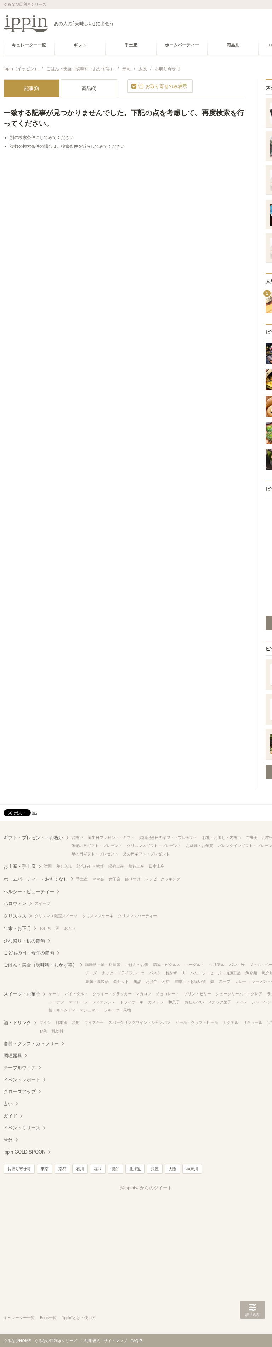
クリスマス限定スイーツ (56, 916)
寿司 (166, 981)
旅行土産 (136, 866)
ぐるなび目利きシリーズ (55, 1340)
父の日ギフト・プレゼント (146, 854)
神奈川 (192, 1169)
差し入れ (64, 866)
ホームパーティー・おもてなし (36, 879)
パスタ (155, 973)
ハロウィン (15, 903)
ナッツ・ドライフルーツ (123, 973)
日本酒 (61, 1022)
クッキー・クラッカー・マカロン (122, 994)
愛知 (115, 1169)
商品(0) (89, 88)
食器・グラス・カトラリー (31, 1043)
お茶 (43, 1031)
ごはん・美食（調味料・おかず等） (40, 965)
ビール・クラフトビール (196, 1022)
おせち (45, 928)
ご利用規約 (90, 1340)
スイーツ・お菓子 (22, 994)
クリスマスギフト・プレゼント (154, 846)
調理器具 (13, 1055)
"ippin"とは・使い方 (79, 1317)
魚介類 (251, 973)
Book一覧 (48, 1317)
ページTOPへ (252, 1331)
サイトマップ (115, 1340)
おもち (70, 928)
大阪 (172, 1169)
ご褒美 (251, 837)
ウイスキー (94, 1022)
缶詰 (137, 981)
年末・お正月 (17, 928)
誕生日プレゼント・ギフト (111, 837)
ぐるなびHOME (17, 1340)
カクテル (230, 1022)
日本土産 (156, 866)
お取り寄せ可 (19, 1169)
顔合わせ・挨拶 (90, 866)
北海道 (135, 1169)
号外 (8, 1140)
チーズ (91, 973)
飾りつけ (133, 879)
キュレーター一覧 (19, 1317)
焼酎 (76, 1022)
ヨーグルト (194, 965)
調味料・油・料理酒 (102, 965)
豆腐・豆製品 (97, 981)
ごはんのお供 (136, 965)
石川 (80, 1169)
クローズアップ (20, 1091)
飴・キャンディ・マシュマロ (74, 1010)
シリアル (217, 965)
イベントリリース (22, 1128)
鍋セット (121, 981)
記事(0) (31, 88)
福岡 (98, 1169)
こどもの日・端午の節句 (29, 953)
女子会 (114, 879)
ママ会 (98, 879)
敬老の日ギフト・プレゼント (97, 846)
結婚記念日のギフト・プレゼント (168, 837)
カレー (241, 981)
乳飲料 (57, 1031)
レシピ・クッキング (162, 879)
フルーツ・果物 (117, 1010)
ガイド (10, 1115)
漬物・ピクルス (166, 965)
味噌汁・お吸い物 (190, 981)
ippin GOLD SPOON (24, 1152)
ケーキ (54, 994)
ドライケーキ (131, 1002)
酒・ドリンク (17, 1022)
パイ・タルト (76, 994)
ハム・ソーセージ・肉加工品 (215, 973)
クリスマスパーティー (137, 916)
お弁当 (152, 981)
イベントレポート (22, 1079)
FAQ (134, 1340)
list (34, 812)
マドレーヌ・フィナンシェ (92, 1002)
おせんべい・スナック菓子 (208, 1002)
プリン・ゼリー (197, 994)
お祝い (77, 837)
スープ (225, 981)
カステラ (156, 1002)
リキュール (252, 1022)
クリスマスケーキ (97, 916)
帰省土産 (116, 866)
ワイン (45, 1022)
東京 (45, 1169)
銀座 (155, 1169)
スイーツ (42, 903)
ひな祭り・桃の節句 (24, 940)
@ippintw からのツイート (146, 1187)
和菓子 (174, 1002)
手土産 (82, 879)
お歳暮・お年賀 (199, 846)
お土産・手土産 (20, 866)
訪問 (48, 866)
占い (8, 1103)
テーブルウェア (20, 1067)
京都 (62, 1169)
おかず (171, 973)
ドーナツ (56, 1002)
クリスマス (15, 916)
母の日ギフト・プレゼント (95, 854)
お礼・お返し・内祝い (221, 837)
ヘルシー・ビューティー (29, 891)
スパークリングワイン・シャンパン (139, 1022)
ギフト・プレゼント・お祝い (33, 837)
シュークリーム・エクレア (239, 994)
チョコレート (167, 994)
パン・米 (237, 965)
